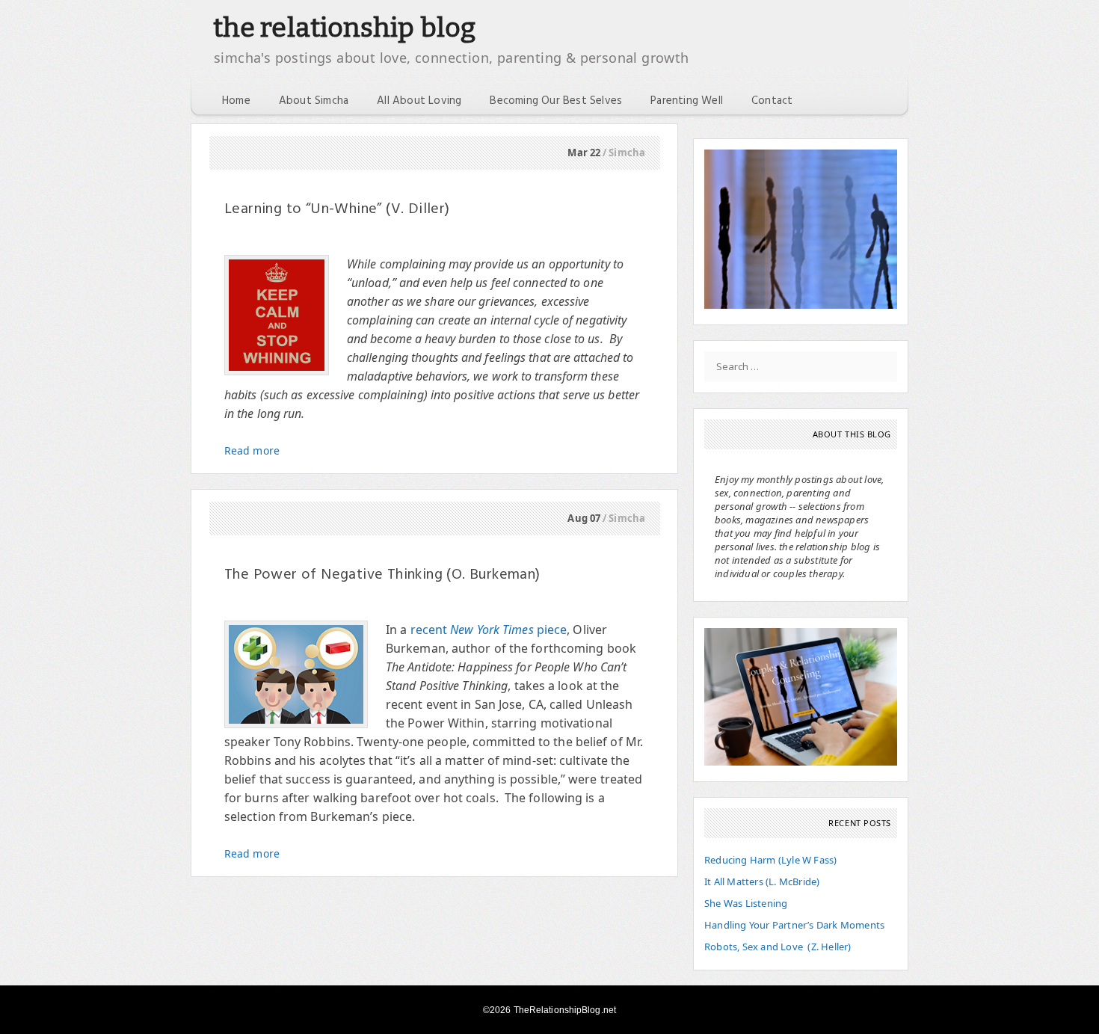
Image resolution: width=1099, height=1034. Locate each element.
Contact (771, 101)
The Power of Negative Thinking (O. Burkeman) (382, 575)
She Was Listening (745, 903)
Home (236, 101)
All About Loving (419, 101)
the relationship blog (344, 27)
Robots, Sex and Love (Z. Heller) (778, 946)
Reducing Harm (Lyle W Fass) (770, 860)
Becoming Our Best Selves (556, 101)
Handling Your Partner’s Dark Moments (794, 925)
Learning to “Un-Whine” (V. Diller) (337, 209)
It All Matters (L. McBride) (761, 881)
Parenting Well (686, 101)
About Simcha (313, 101)
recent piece (488, 629)
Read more (252, 450)
